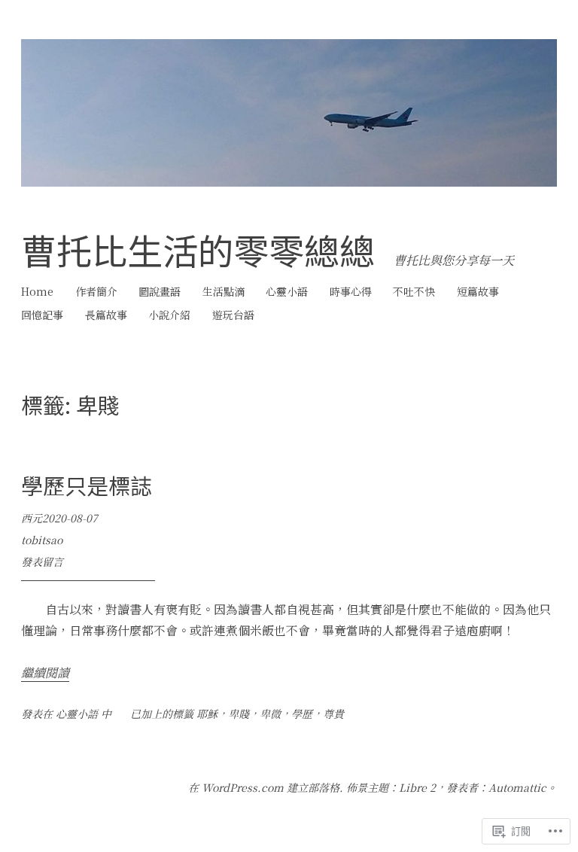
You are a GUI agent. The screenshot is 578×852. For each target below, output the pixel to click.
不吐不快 (414, 291)
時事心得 (351, 291)
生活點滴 (223, 291)
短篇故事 (478, 291)
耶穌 (207, 713)
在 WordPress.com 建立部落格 (263, 787)
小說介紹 (169, 314)
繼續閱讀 (45, 672)
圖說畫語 (159, 291)
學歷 (301, 713)
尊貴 (333, 713)
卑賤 (238, 713)
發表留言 (42, 561)
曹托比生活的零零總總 (198, 249)
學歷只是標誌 (86, 485)
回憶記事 (42, 314)
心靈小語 (287, 291)
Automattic (517, 787)
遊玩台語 (233, 314)
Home (37, 291)
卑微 (270, 713)
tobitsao (41, 539)
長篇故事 (106, 314)
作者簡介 (96, 291)
